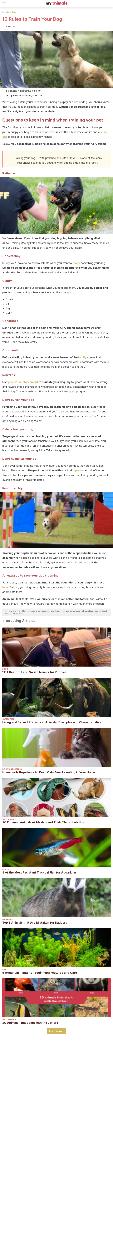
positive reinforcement (23, 382)
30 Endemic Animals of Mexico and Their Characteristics (43, 822)
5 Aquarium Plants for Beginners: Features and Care (39, 972)
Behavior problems (12, 769)
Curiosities (8, 719)
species (79, 470)
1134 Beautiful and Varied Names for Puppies (34, 672)
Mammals (7, 919)
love (5, 587)
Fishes (5, 869)
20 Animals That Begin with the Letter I (30, 1022)
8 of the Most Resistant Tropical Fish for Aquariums (39, 872)
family (82, 357)
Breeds (5, 12)
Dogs (14, 12)
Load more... (56, 1031)
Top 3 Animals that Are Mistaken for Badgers (34, 922)
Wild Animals (9, 819)
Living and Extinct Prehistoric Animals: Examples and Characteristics (51, 722)
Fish (4, 969)
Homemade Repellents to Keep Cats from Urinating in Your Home (48, 772)
